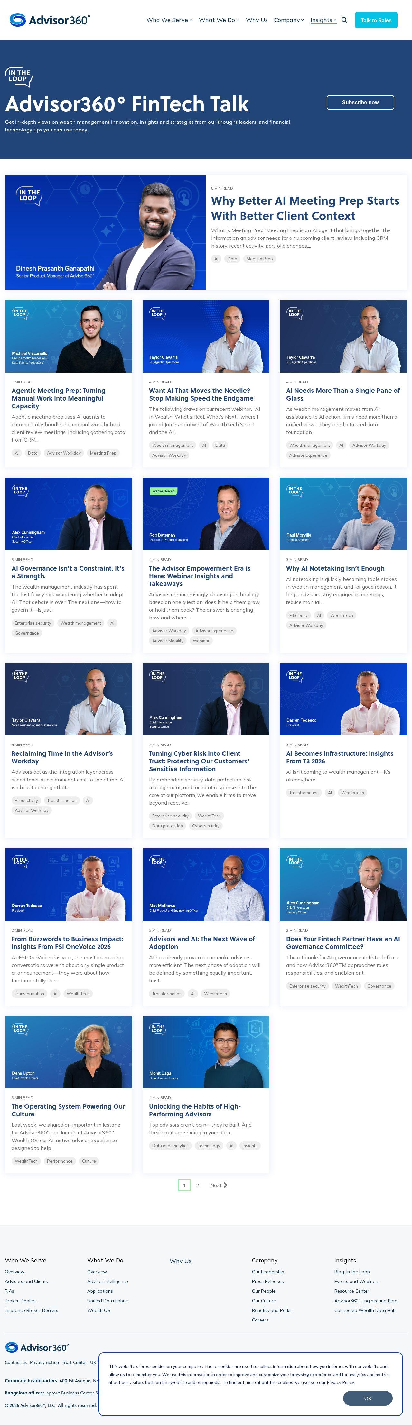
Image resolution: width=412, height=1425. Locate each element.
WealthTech (341, 615)
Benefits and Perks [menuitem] (272, 1310)
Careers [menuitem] (260, 1320)
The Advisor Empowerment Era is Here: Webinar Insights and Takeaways (200, 575)
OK (367, 1398)
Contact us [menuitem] (16, 1362)
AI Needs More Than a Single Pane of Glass (343, 393)
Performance (60, 1161)
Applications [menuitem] (100, 1291)
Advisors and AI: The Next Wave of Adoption (202, 942)
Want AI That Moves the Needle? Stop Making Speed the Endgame (201, 393)
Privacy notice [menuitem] (44, 1362)
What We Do (217, 19)
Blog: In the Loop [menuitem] (352, 1272)
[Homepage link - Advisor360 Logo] (37, 1349)
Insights (321, 19)
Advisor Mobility (167, 640)
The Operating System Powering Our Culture (68, 1109)
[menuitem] (181, 1261)
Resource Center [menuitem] (351, 1291)
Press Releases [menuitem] (268, 1281)
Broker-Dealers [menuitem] (21, 1300)
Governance (27, 633)
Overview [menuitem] (14, 1272)
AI (216, 258)
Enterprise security (33, 623)
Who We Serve (167, 19)
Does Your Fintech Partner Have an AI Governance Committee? (343, 942)
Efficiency (298, 615)
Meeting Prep (260, 258)
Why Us (257, 19)
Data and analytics (170, 1145)
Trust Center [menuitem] (74, 1362)
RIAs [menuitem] (9, 1291)
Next (216, 1185)
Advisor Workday (64, 452)
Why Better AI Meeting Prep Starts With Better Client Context (305, 208)
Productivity (26, 800)
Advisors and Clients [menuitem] (26, 1281)
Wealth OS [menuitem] (98, 1310)
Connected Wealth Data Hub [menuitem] (365, 1310)
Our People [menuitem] (264, 1291)
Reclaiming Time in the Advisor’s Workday (62, 756)
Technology (209, 1145)
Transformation (62, 800)
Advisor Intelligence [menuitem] (107, 1281)
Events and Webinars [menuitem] (356, 1281)
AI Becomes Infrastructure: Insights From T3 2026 (340, 756)
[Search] (344, 20)
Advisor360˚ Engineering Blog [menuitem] (366, 1300)
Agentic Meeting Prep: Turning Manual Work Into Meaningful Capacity (59, 397)
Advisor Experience (308, 455)
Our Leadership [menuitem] (268, 1272)
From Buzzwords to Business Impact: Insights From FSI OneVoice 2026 (67, 942)
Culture (89, 1161)
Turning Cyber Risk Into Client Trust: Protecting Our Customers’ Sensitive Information (199, 760)
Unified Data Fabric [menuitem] (107, 1300)
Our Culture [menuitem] (264, 1300)
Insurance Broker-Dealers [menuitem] (31, 1310)
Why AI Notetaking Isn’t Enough (335, 568)
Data (232, 258)
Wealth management (172, 445)
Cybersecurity (206, 825)
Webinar (201, 640)
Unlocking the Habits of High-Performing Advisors (195, 1109)
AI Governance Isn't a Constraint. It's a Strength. (68, 571)
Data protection (167, 825)
